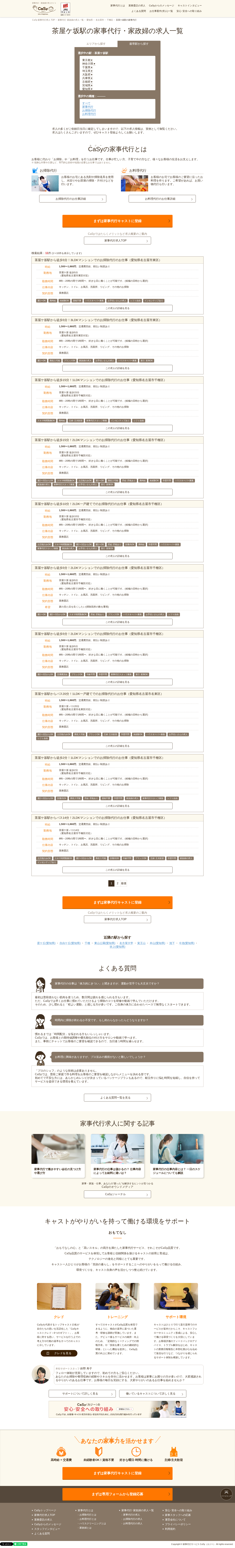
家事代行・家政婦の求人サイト (44, 3)
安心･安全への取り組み (189, 11)
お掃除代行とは (87, 1514)
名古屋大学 (126, 943)
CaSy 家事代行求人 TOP (43, 20)
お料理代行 (89, 114)
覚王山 (141, 943)
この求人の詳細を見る (117, 308)
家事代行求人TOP (115, 240)
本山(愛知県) (157, 943)
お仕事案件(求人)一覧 (161, 11)
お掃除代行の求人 (132, 1519)
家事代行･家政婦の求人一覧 (71, 20)
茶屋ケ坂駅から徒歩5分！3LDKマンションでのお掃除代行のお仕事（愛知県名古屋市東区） (98, 260)
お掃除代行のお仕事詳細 (71, 198)
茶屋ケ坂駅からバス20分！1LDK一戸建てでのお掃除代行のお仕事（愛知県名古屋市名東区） (99, 694)
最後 (123, 883)
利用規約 (170, 1528)
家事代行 (87, 106)
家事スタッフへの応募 (178, 1514)
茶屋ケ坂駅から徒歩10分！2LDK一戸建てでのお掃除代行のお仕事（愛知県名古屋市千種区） (99, 504)
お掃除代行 (89, 110)
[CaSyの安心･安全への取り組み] (117, 1409)
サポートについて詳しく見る (80, 1393)
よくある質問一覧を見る (115, 1097)
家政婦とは (85, 1527)
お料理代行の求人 (132, 1523)
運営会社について (175, 1519)
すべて (86, 103)
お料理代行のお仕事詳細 (160, 198)
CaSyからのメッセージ (161, 5)
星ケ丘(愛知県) (46, 943)
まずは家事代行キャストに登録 (117, 221)
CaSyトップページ (45, 1510)
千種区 (110, 20)
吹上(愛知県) (117, 946)
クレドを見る (63, 1353)
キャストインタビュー (190, 5)
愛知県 (90, 20)
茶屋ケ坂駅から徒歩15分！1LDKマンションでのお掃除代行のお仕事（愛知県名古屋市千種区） (101, 380)
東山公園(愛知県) (104, 943)
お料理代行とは (87, 1519)
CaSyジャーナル (115, 1194)
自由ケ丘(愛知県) (70, 943)
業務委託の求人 (137, 5)
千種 (87, 943)
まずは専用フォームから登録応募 (117, 1494)
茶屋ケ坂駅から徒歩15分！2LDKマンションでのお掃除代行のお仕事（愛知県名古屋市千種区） (101, 440)
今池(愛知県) (186, 943)
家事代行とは (117, 5)
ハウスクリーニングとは (92, 1523)
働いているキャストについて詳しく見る (150, 1393)
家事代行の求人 (131, 1514)
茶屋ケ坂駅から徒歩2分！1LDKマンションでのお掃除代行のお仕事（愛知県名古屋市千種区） (100, 757)
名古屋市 (100, 20)
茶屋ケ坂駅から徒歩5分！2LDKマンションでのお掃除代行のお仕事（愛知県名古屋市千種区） (100, 568)
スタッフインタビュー (47, 1528)
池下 (172, 943)
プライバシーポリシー (178, 1524)
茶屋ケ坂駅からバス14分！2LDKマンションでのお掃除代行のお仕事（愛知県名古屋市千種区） (101, 817)
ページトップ (226, 1496)
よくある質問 (138, 11)
